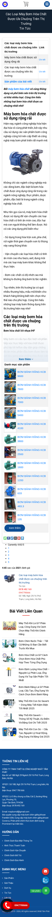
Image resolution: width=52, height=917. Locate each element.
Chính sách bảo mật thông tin (18, 841)
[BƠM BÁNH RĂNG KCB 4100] (10, 426)
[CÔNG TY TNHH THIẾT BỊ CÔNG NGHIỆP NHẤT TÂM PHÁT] (5, 4)
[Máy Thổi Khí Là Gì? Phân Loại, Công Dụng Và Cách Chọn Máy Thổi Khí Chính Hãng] (9, 625)
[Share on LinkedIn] (22, 537)
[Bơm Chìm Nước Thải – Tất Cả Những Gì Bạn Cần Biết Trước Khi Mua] (9, 643)
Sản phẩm (9, 878)
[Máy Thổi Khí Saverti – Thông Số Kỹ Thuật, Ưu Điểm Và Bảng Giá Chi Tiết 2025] (9, 717)
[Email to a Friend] (15, 537)
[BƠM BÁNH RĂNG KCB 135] (10, 517)
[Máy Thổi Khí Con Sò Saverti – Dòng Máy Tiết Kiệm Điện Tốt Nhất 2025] (9, 703)
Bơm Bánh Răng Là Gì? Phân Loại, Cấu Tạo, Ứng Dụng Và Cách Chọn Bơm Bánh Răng (34, 691)
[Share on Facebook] (8, 537)
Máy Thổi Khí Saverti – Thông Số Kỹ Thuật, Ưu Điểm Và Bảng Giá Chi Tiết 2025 (34, 719)
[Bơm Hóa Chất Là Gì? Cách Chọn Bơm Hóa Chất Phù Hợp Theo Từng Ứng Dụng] (9, 657)
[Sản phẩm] (46, 891)
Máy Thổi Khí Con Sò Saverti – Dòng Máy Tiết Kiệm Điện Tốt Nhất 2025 (34, 705)
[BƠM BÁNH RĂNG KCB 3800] (10, 439)
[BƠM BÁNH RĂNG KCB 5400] (10, 413)
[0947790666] (45, 880)
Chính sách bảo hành (14, 860)
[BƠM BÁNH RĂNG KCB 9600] (10, 374)
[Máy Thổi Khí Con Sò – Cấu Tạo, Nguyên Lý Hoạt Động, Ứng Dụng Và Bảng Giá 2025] (9, 731)
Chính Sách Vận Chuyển (15, 850)
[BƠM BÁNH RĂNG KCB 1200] (10, 478)
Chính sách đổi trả (12, 855)
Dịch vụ (7, 888)
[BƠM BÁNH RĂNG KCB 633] (10, 491)
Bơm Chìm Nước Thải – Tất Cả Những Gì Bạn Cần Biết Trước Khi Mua (33, 645)
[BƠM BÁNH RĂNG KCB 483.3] (10, 504)
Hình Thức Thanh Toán (14, 845)
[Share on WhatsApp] (5, 537)
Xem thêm (15, 528)
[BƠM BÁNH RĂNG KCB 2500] (10, 452)
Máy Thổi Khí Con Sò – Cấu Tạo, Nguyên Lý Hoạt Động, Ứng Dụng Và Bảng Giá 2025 (34, 733)
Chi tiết (42, 59)
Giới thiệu (8, 883)
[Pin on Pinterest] (18, 537)
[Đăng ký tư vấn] (45, 871)
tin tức (25, 28)
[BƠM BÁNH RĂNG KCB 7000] (10, 400)
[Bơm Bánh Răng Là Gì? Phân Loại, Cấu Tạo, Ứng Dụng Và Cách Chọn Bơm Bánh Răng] (9, 689)
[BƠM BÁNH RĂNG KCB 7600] (10, 387)
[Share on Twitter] (12, 537)
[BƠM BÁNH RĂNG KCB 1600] (10, 465)
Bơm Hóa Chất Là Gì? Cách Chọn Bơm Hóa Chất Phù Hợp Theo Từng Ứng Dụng (33, 659)
